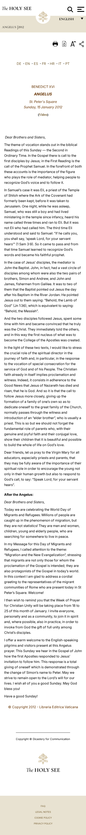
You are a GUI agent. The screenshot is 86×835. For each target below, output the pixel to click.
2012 (21, 27)
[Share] (82, 44)
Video (43, 114)
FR (44, 64)
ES (36, 64)
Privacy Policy (43, 823)
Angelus (9, 27)
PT (67, 64)
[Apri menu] (80, 9)
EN (27, 64)
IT (59, 64)
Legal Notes (43, 811)
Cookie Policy (43, 817)
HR (52, 64)
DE (19, 64)
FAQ (43, 806)
